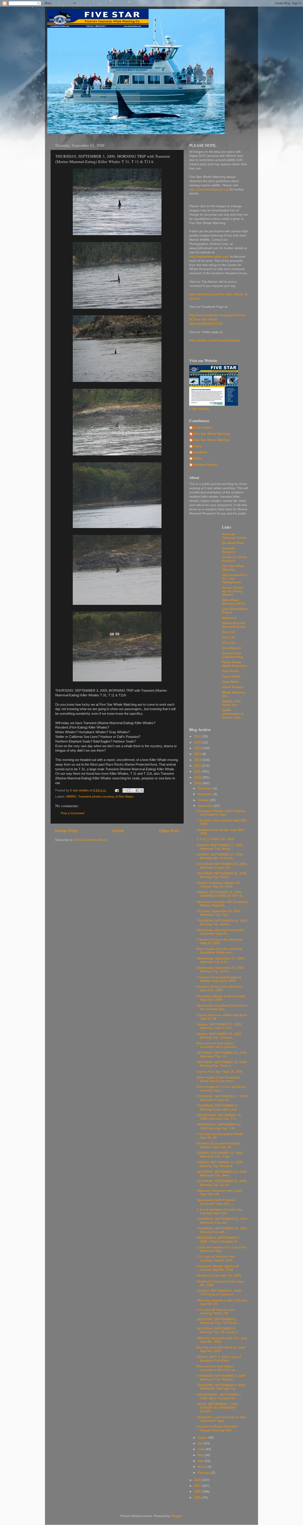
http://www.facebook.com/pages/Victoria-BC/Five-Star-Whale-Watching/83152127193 (217, 319)
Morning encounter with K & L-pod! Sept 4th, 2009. (221, 1349)
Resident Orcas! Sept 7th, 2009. (219, 1275)
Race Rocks (230, 671)
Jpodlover (200, 452)
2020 (198, 736)
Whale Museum (233, 687)
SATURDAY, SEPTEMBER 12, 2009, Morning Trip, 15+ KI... (222, 1182)
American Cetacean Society (234, 535)
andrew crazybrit (205, 464)
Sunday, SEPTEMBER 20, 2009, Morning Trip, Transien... (219, 1035)
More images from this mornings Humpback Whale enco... (219, 950)
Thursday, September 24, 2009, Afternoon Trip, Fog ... (219, 912)
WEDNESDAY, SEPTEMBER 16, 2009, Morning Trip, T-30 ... (219, 1126)
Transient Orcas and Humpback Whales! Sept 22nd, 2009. (219, 979)
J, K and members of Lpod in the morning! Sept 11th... (220, 1211)
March (202, 1466)
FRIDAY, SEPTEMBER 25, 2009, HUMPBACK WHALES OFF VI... (221, 894)
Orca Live (229, 642)
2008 (198, 1480)
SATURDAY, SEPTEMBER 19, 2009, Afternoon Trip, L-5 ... (222, 1054)
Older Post (169, 830)
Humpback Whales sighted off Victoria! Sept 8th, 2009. (218, 1268)
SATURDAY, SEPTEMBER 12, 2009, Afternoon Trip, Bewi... (222, 1173)
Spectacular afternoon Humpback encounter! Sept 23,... (220, 931)
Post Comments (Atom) (90, 840)
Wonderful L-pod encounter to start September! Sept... (221, 1419)
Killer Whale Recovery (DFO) (233, 601)
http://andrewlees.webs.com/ (209, 256)
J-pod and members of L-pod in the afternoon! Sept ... (221, 1249)
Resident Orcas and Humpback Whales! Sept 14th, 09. (219, 1145)
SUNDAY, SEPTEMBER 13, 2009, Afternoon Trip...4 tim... (220, 1154)
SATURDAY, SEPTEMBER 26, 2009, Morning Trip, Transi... (222, 875)
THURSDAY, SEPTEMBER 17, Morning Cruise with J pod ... (218, 1107)
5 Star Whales (199, 409)
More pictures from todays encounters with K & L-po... (217, 1368)
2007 (198, 1485)
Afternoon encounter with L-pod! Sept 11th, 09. (219, 1192)
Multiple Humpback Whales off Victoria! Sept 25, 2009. (218, 884)
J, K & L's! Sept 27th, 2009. (216, 839)
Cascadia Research (229, 550)
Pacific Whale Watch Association (234, 664)
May (201, 1455)
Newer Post (66, 830)
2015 (198, 748)
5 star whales (203, 427)
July (201, 1443)
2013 (198, 760)
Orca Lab (228, 637)
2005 (198, 1497)
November (205, 794)
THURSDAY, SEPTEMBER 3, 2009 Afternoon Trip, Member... (221, 1377)
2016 (198, 742)
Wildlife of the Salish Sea (231, 703)
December (205, 788)
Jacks (198, 446)
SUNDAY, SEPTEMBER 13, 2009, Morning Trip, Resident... (220, 1164)
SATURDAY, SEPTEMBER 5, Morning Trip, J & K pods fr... (218, 1330)
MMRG (71, 796)
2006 (198, 1491)
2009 (198, 783)
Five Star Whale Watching (212, 433)
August (203, 1437)
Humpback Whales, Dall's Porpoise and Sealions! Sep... (221, 812)
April (201, 1461)
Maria (198, 458)
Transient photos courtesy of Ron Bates (106, 796)
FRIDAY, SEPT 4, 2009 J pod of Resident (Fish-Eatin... (219, 1358)
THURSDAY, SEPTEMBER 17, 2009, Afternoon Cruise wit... (222, 1098)
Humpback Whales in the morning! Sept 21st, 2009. (221, 998)
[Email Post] (116, 790)
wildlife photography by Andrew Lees (233, 714)
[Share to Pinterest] (141, 790)
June (201, 1449)
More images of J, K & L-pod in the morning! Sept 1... (221, 1088)
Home (118, 830)
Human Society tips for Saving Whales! (232, 591)
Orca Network (231, 648)
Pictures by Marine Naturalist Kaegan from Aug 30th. (217, 1428)
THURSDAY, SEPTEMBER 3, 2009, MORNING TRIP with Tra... (221, 1387)
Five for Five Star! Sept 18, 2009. (220, 1071)
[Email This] (124, 790)
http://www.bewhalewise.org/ (209, 189)
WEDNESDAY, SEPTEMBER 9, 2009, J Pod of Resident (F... (218, 1239)
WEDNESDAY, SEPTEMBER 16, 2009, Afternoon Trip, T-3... (219, 1117)
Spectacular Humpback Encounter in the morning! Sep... (222, 1007)
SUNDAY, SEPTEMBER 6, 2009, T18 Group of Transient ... (219, 1292)
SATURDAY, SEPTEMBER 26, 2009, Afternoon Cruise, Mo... (222, 865)
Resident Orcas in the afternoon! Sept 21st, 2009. (219, 988)
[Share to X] (133, 790)
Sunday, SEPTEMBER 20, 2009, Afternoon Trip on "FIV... (219, 1026)
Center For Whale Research (234, 559)
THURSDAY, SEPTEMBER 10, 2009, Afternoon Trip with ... (222, 1220)
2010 (198, 777)
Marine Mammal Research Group (233, 625)
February (204, 1472)
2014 (198, 754)
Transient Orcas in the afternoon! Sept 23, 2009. (220, 941)
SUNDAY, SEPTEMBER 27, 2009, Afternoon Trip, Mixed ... (220, 847)
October (204, 800)
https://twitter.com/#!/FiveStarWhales (214, 340)
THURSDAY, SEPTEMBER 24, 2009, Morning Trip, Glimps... (222, 922)
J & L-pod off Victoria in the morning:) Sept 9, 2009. (216, 1258)
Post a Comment (72, 813)
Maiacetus (229, 618)
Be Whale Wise (232, 543)
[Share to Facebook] (137, 790)
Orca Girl (228, 632)
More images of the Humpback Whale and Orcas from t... (218, 1079)
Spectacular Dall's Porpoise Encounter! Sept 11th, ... (216, 1201)
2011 (198, 771)
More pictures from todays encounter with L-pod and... (218, 1045)
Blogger (176, 1516)
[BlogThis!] (129, 790)
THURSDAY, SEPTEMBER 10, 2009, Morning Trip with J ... (222, 1230)
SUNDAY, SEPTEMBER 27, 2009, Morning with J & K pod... (220, 856)
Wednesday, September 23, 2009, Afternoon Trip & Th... (221, 960)
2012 (198, 765)
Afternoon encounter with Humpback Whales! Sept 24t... (222, 903)
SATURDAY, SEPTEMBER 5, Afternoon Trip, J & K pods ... (218, 1321)
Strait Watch (230, 681)
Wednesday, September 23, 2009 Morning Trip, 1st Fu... (220, 969)
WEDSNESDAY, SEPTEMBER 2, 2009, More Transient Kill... (219, 1396)
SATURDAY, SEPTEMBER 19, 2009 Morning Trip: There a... (221, 1063)
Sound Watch (231, 676)
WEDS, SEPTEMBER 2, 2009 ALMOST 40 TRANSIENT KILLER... (217, 1407)
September (206, 806)
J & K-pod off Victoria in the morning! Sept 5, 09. (216, 1311)
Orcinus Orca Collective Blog (232, 655)
